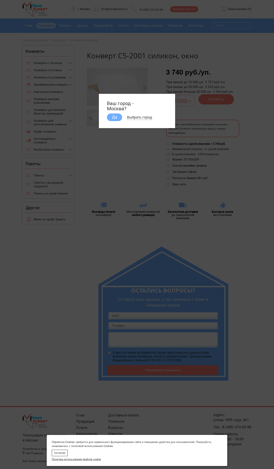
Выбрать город (139, 117)
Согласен (59, 452)
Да (114, 117)
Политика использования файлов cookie (76, 459)
